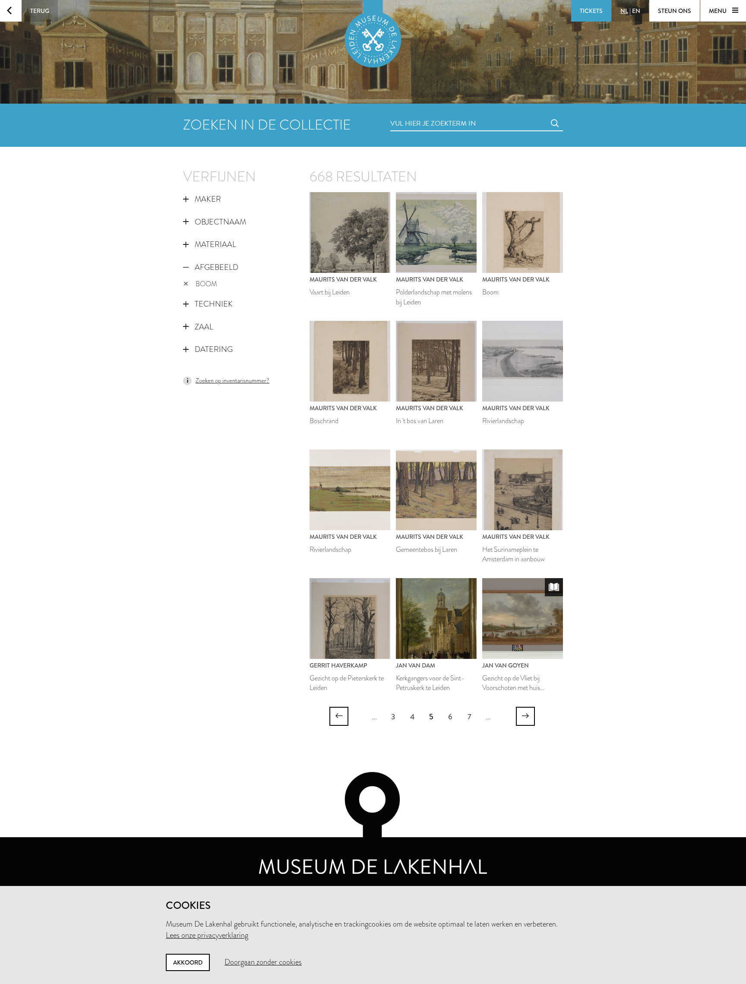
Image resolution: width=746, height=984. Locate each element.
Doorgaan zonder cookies (263, 962)
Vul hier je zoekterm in (417, 114)
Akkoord (187, 962)
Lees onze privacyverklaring (207, 935)
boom (206, 284)
